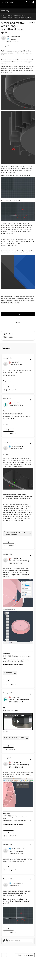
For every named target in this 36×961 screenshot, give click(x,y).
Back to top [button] (4, 955)
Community (5, 11)
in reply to (19, 561)
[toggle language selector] (26, 2)
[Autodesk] (9, 2)
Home (3, 15)
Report (18, 322)
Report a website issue (25, 955)
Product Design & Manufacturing (15, 15)
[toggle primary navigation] (3, 2)
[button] (34, 29)
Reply (18, 314)
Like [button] (17, 318)
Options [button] (31, 23)
